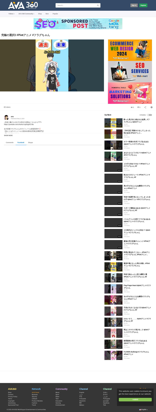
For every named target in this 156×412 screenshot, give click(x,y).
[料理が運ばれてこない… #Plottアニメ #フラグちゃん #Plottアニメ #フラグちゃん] (113, 255)
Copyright (11, 401)
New (47, 14)
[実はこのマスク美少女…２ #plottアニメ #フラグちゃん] (113, 333)
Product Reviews (37, 401)
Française (82, 399)
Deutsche (82, 401)
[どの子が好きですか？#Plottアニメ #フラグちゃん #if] (113, 167)
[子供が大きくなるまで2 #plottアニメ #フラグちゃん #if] (113, 311)
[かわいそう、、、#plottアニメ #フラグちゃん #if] (113, 322)
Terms (10, 399)
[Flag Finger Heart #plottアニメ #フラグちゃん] (113, 289)
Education (59, 401)
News (57, 396)
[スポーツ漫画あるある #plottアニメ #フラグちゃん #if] (113, 211)
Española (106, 403)
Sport (57, 394)
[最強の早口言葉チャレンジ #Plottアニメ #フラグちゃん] (113, 244)
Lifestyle (34, 399)
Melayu (81, 405)
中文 (80, 396)
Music (57, 392)
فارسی (105, 396)
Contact (10, 394)
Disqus (30, 142)
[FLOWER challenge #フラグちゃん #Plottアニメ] (113, 355)
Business (35, 394)
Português (106, 399)
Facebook (20, 142)
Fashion (34, 403)
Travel (34, 405)
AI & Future (35, 392)
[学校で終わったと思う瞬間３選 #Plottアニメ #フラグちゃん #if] (113, 277)
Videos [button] (11, 14)
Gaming (58, 403)
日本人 (105, 392)
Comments (10, 142)
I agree (135, 399)
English (81, 392)
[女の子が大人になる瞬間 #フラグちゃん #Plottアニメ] (113, 300)
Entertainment (60, 405)
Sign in (134, 5)
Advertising (11, 403)
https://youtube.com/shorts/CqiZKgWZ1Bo (19, 124)
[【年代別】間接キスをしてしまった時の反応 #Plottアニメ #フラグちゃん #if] (113, 134)
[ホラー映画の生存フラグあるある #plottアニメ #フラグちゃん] (113, 145)
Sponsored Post (13, 405)
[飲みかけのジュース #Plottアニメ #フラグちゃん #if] (113, 178)
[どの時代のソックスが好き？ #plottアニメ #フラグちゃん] (113, 233)
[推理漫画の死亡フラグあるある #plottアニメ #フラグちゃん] (113, 344)
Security (34, 396)
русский (106, 401)
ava (12, 116)
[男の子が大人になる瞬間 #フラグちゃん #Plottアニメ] (113, 189)
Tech (57, 399)
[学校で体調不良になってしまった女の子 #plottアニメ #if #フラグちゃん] (113, 200)
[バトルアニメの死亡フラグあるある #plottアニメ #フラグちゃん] (113, 222)
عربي (81, 394)
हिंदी (80, 403)
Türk (104, 405)
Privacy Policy (12, 396)
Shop (40, 14)
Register (143, 5)
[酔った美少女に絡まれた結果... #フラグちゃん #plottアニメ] (113, 123)
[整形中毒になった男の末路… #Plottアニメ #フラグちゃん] (113, 266)
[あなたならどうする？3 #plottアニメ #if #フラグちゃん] (113, 156)
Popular (55, 14)
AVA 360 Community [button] (26, 14)
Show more (8, 135)
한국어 (105, 394)
